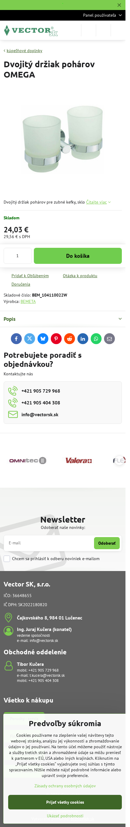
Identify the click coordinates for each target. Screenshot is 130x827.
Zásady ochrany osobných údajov (65, 786)
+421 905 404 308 (43, 680)
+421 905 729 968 (43, 670)
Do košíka (77, 255)
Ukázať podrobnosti (65, 816)
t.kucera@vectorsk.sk (47, 675)
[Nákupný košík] (103, 30)
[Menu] (118, 30)
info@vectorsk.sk (44, 640)
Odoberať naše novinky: (63, 527)
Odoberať (106, 543)
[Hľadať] (88, 30)
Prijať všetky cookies (65, 802)
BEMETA (28, 301)
